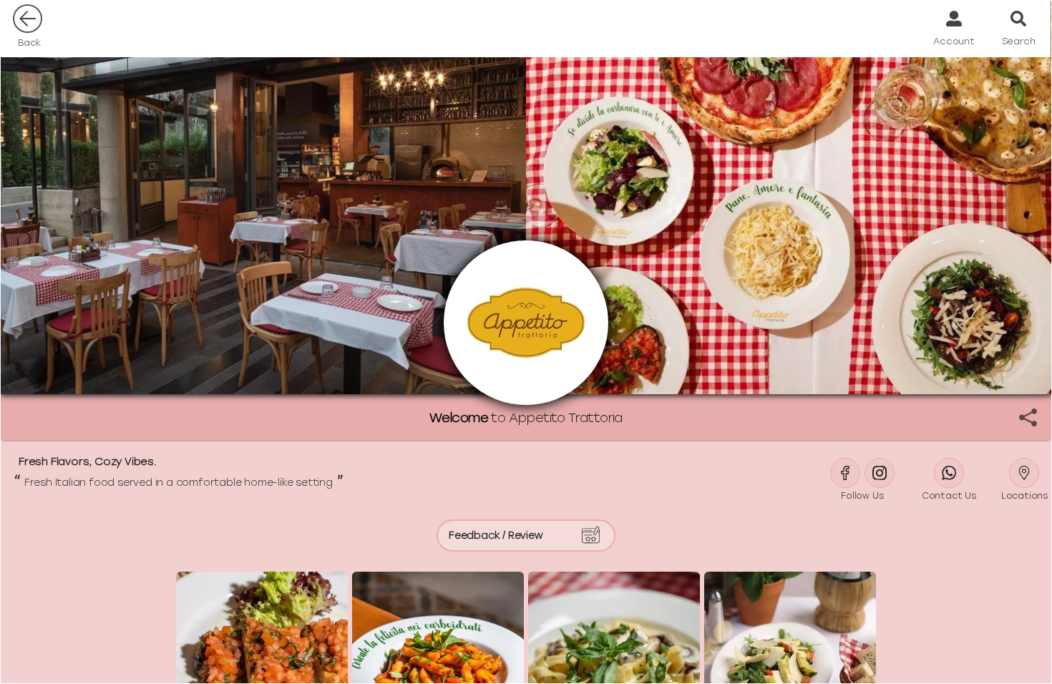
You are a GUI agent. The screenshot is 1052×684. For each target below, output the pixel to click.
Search (1019, 41)
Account (954, 41)
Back (29, 42)
